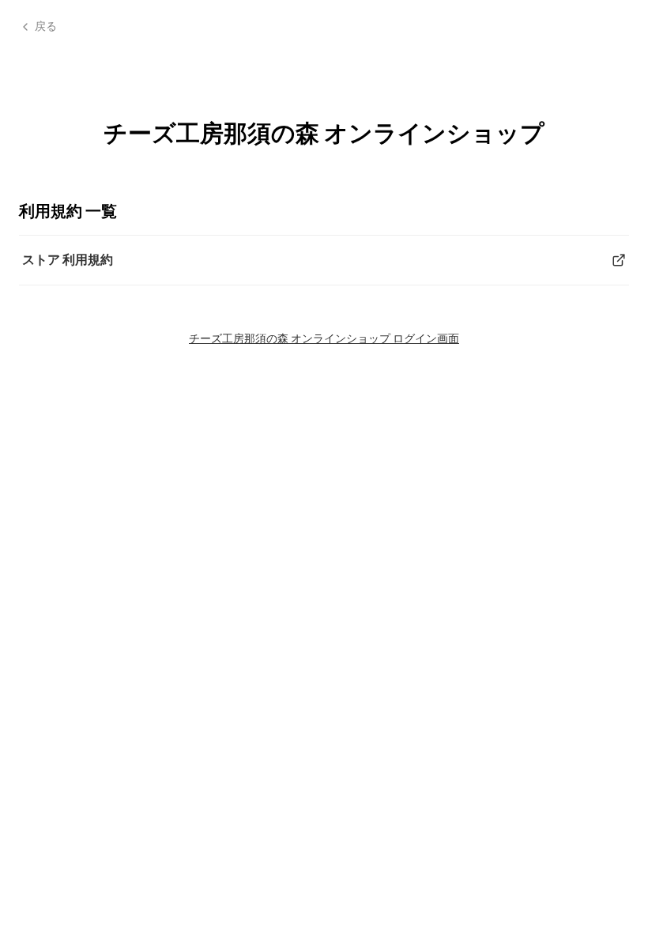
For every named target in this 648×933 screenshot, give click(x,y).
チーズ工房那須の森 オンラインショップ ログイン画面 (324, 338)
